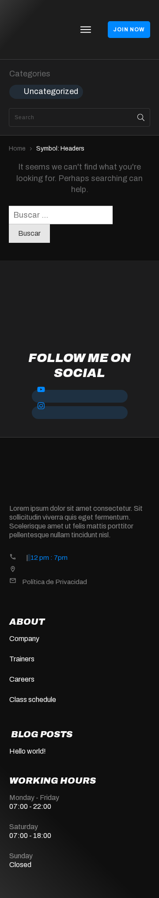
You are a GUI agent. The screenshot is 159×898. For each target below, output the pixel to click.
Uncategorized (50, 91)
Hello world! (27, 751)
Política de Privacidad (54, 581)
